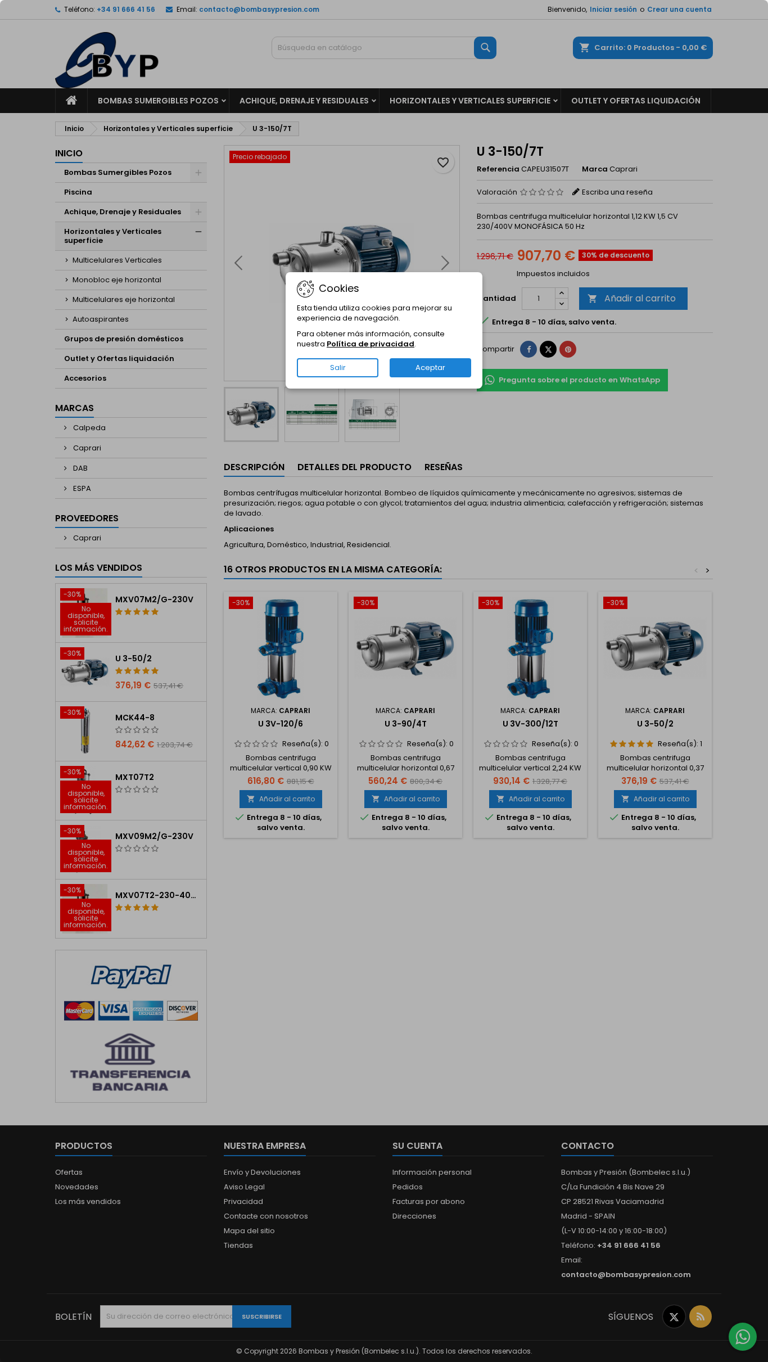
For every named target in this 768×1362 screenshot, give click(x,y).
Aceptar (430, 367)
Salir (338, 367)
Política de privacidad (370, 344)
